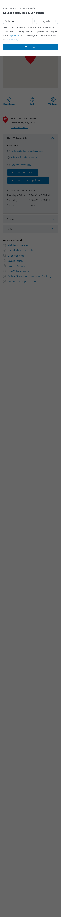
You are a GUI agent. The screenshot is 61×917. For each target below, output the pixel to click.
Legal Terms (14, 35)
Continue (30, 47)
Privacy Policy (12, 39)
